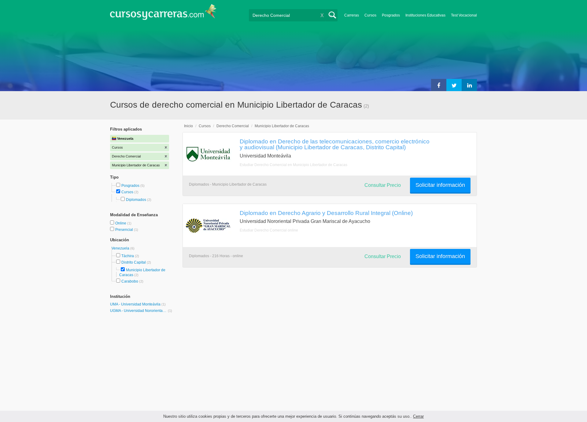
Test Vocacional (464, 15)
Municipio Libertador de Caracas (282, 126)
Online (121, 223)
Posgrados (391, 15)
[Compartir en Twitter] (454, 85)
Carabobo (129, 281)
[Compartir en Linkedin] (469, 85)
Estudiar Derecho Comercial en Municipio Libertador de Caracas (293, 165)
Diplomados (136, 200)
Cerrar (418, 416)
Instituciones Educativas (425, 15)
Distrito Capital (133, 262)
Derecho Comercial (232, 126)
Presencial (124, 230)
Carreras (351, 15)
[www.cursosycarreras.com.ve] (163, 14)
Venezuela (121, 248)
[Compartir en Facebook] (438, 85)
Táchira (127, 256)
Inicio (188, 126)
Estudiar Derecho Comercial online (269, 230)
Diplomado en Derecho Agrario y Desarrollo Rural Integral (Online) (326, 212)
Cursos (370, 15)
